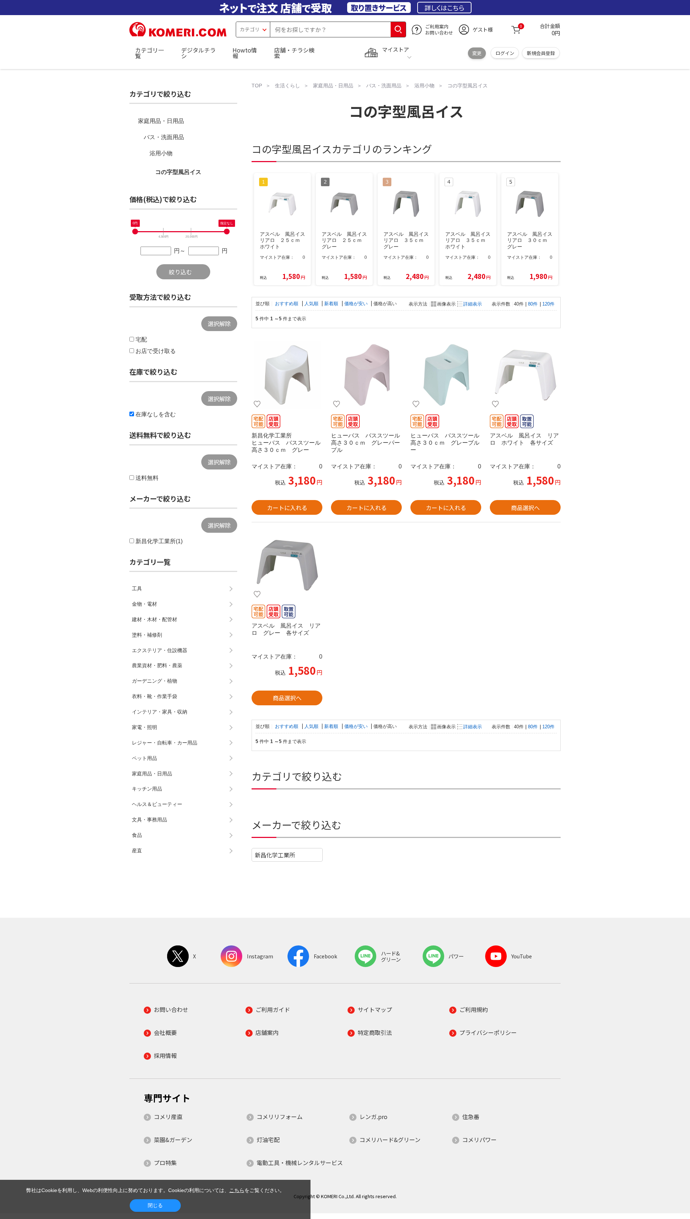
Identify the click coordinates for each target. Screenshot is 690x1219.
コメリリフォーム (280, 1116)
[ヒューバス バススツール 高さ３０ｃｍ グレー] (287, 375)
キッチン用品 (147, 789)
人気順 (312, 303)
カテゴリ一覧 (149, 53)
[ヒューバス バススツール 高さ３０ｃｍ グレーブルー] (445, 375)
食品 (137, 835)
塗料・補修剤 (147, 635)
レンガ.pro (373, 1116)
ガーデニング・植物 (154, 681)
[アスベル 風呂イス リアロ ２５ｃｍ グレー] (287, 565)
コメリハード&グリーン (389, 1139)
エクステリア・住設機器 (159, 650)
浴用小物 (161, 153)
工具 (137, 588)
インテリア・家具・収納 (159, 712)
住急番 (470, 1116)
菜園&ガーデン (173, 1139)
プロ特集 (165, 1162)
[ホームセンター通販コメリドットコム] (177, 34)
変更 (477, 53)
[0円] (135, 231)
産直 (137, 850)
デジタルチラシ (198, 53)
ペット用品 (144, 758)
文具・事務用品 (149, 819)
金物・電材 (144, 604)
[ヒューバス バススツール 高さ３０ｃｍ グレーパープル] (366, 375)
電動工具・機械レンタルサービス (300, 1162)
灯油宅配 (268, 1139)
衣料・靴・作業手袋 (154, 696)
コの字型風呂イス (178, 172)
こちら (236, 1190)
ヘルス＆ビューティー (157, 804)
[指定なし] (227, 231)
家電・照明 (144, 727)
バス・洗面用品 (164, 137)
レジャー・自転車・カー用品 (164, 743)
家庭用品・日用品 (161, 121)
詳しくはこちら (444, 7)
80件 (533, 304)
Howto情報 (245, 53)
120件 (548, 304)
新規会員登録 (541, 53)
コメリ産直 (168, 1116)
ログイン (505, 53)
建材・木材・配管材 (154, 619)
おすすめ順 (287, 303)
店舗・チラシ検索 (294, 53)
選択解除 (219, 323)
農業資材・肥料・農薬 (157, 665)
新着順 (332, 303)
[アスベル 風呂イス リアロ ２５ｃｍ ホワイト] (525, 375)
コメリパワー (479, 1139)
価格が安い (356, 303)
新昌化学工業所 (275, 855)
